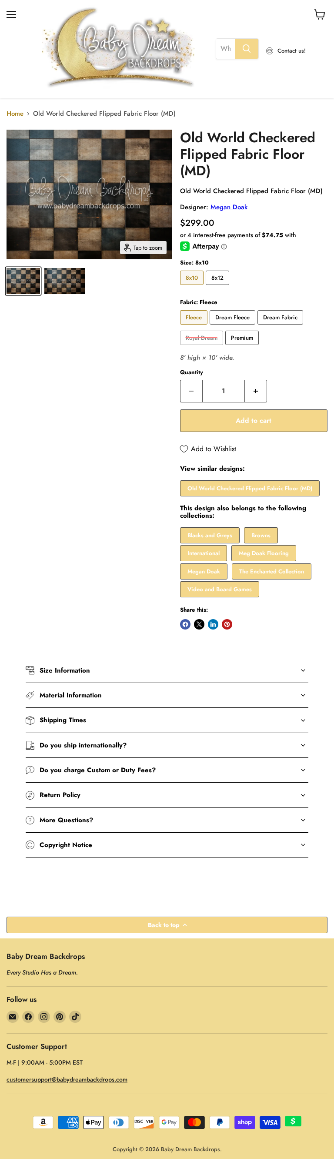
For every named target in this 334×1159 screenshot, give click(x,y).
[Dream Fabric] (281, 327)
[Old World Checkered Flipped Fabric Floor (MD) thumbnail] (23, 281)
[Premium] (243, 347)
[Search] (246, 49)
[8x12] (218, 287)
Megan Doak (228, 207)
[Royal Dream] (202, 347)
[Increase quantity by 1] (256, 391)
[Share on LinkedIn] (213, 624)
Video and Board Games (219, 589)
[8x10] (193, 287)
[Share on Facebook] (185, 624)
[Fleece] (195, 327)
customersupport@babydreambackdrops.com (67, 1079)
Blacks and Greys (209, 535)
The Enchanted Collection (271, 571)
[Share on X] (199, 624)
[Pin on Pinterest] (227, 624)
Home (15, 113)
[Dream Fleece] (233, 327)
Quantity (191, 372)
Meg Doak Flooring (264, 553)
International (203, 553)
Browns (261, 535)
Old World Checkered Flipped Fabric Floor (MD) (249, 488)
